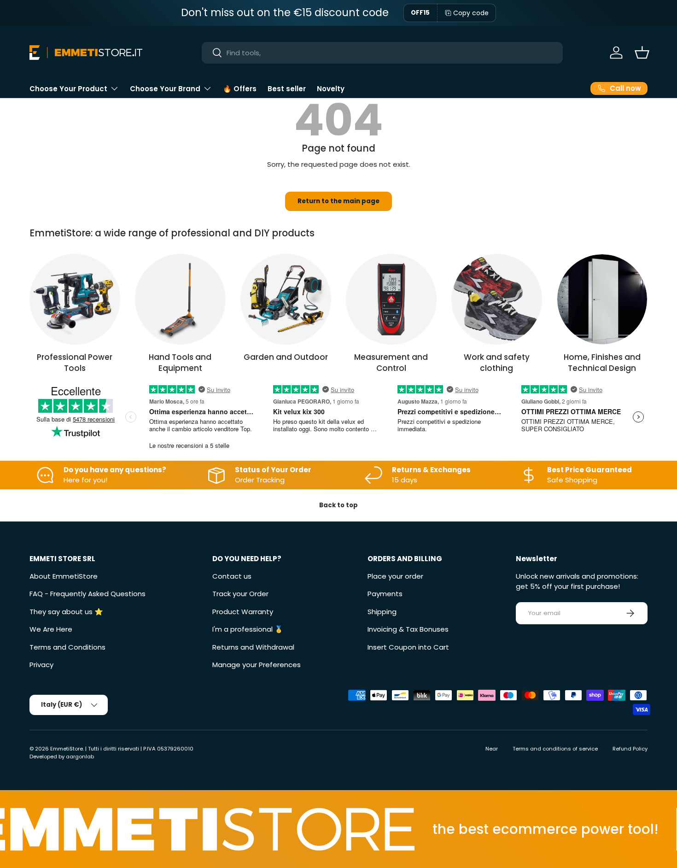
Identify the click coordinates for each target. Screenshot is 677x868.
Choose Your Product (68, 89)
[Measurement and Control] (391, 299)
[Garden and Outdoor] (286, 299)
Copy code (471, 13)
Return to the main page (338, 201)
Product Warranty (242, 611)
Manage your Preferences (256, 664)
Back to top (338, 505)
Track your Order (240, 593)
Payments (385, 593)
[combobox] (382, 53)
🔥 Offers (240, 89)
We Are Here (50, 629)
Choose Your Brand (165, 89)
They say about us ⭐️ (66, 611)
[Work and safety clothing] (497, 299)
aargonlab (80, 756)
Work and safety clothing (497, 363)
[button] (642, 52)
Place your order (395, 576)
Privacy (41, 664)
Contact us (231, 576)
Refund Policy (630, 748)
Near (491, 748)
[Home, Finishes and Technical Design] (602, 299)
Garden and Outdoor (286, 357)
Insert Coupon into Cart (408, 647)
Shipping (382, 611)
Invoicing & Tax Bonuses (408, 629)
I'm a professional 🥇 (247, 629)
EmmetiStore (66, 748)
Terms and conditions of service (555, 748)
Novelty (330, 89)
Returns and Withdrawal (253, 647)
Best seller (287, 89)
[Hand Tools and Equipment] (180, 299)
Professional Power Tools (74, 363)
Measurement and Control (391, 363)
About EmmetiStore (63, 576)
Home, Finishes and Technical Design (602, 363)
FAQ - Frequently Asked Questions (87, 593)
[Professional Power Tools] (75, 299)
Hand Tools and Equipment (180, 363)
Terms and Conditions (67, 647)
